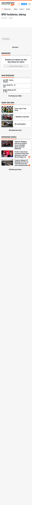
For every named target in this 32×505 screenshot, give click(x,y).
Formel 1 (22, 9)
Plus (23, 4)
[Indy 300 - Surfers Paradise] (16, 81)
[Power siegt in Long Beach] (16, 109)
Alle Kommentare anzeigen (16, 66)
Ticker (19, 4)
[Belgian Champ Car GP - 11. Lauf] (16, 91)
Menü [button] (29, 4)
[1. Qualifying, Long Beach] (16, 116)
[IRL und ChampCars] (16, 124)
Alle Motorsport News (15, 169)
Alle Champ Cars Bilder (15, 96)
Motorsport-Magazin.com (8, 4)
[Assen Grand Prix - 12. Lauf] (16, 86)
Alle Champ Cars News (15, 130)
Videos (16, 9)
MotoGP (28, 9)
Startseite (15, 47)
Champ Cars (7, 9)
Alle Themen (6, 39)
